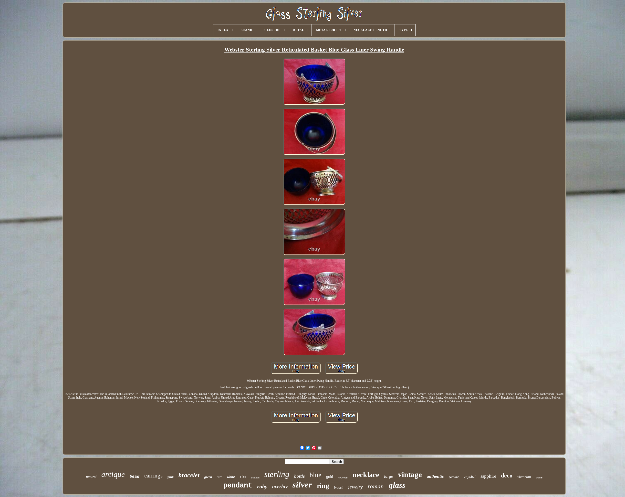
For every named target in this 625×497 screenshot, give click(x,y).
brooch (338, 487)
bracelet (188, 475)
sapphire (488, 476)
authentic (435, 476)
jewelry (355, 486)
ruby (262, 486)
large (388, 476)
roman (376, 486)
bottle (299, 476)
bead (134, 477)
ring (323, 485)
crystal (470, 476)
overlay (280, 486)
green (208, 477)
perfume (454, 477)
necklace (366, 475)
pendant (237, 486)
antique (113, 474)
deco (506, 475)
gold (329, 477)
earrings (153, 476)
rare (219, 477)
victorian (524, 477)
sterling (276, 474)
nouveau (343, 477)
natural (91, 477)
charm (539, 477)
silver (302, 484)
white (231, 477)
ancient (255, 477)
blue (315, 475)
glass (397, 485)
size (243, 476)
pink (170, 477)
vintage (410, 474)
